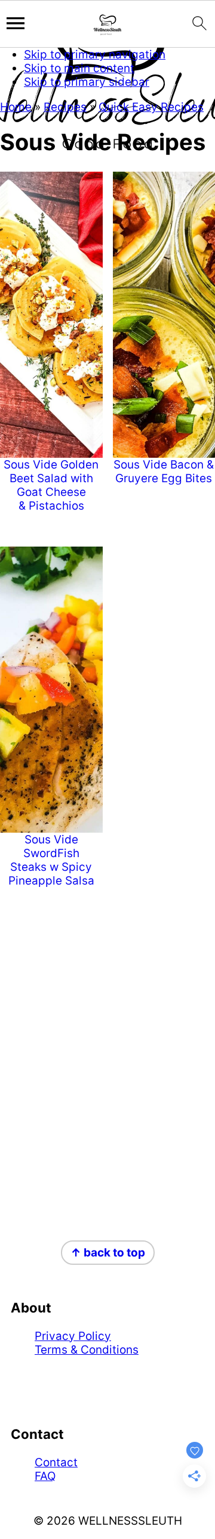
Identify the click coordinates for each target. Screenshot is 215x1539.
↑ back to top (107, 1252)
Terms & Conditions (87, 1350)
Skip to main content (79, 68)
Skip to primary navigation (94, 54)
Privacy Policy (73, 1336)
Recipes (65, 107)
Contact (56, 1462)
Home (16, 107)
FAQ (45, 1476)
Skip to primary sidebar (86, 82)
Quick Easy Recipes (151, 107)
